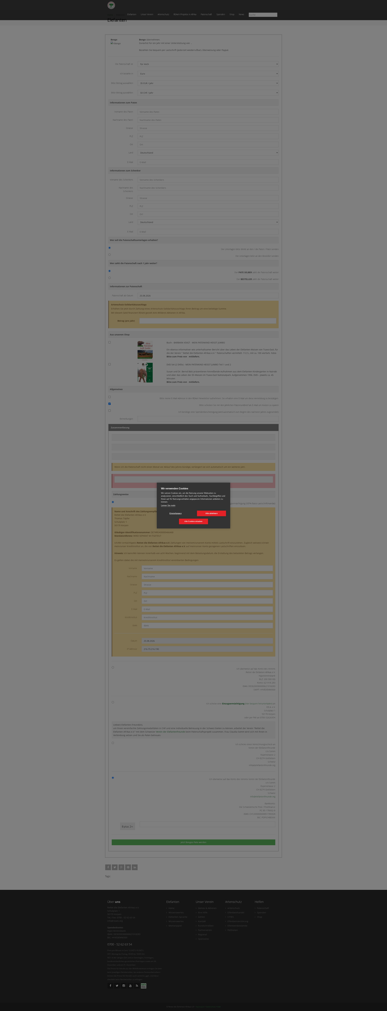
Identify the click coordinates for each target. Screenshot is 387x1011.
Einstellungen (175, 513)
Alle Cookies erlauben (193, 521)
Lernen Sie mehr (168, 505)
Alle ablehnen (211, 513)
